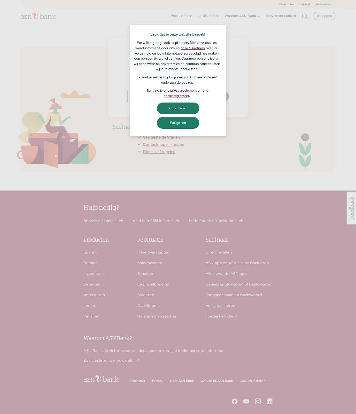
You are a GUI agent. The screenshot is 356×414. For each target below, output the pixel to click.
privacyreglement (183, 90)
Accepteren (177, 108)
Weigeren (178, 123)
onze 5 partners (193, 48)
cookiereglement (176, 96)
